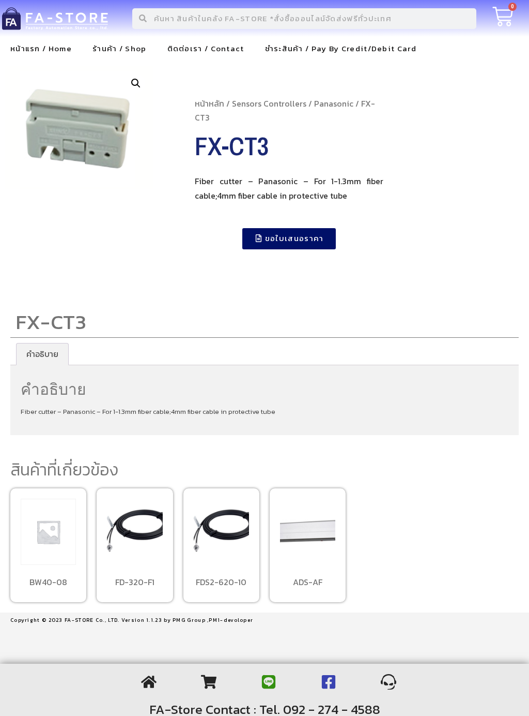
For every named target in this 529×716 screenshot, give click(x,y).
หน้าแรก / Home (41, 48)
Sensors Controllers (269, 103)
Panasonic (333, 103)
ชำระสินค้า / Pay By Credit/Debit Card (340, 48)
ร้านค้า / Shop (119, 48)
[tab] (42, 354)
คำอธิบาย (42, 354)
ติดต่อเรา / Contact (205, 48)
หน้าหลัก (209, 103)
